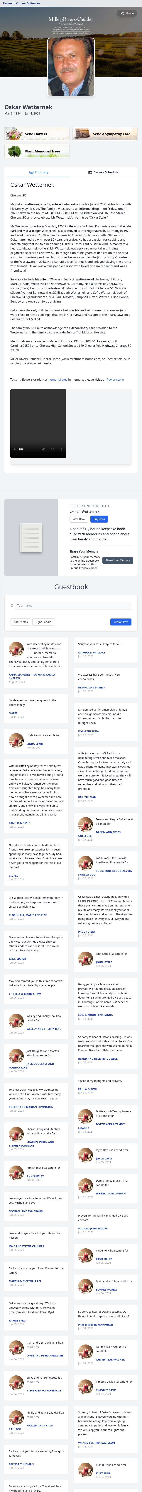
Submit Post (121, 622)
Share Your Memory (118, 560)
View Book (79, 519)
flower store (115, 379)
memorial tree (57, 379)
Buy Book (99, 519)
